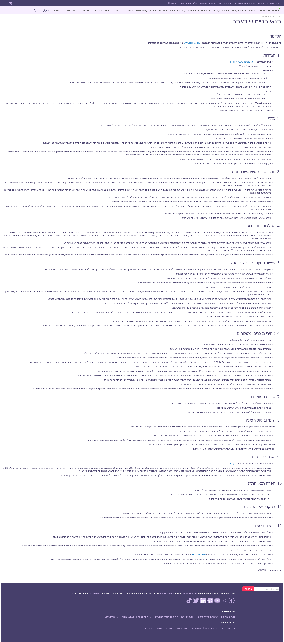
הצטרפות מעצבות (207, 2)
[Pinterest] (210, 602)
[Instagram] (224, 602)
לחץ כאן (232, 463)
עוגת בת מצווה (144, 616)
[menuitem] (204, 10)
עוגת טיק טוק (181, 627)
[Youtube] (217, 602)
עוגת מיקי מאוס (212, 627)
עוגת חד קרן (196, 627)
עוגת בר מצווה (128, 616)
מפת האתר (147, 627)
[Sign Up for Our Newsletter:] (267, 588)
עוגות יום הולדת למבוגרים (166, 616)
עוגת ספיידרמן (228, 627)
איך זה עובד (263, 2)
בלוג (195, 2)
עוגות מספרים (187, 616)
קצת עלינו (274, 2)
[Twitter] (196, 602)
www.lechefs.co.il (192, 42)
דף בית (278, 16)
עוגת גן (169, 627)
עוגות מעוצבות (190, 593)
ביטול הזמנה (185, 2)
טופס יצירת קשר (198, 554)
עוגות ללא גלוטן (111, 616)
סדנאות (159, 627)
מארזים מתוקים (166, 593)
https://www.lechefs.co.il (242, 61)
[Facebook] (232, 602)
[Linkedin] (203, 602)
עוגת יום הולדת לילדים (207, 616)
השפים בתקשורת (224, 2)
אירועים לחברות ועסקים (244, 2)
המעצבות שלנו (94, 593)
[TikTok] (189, 602)
